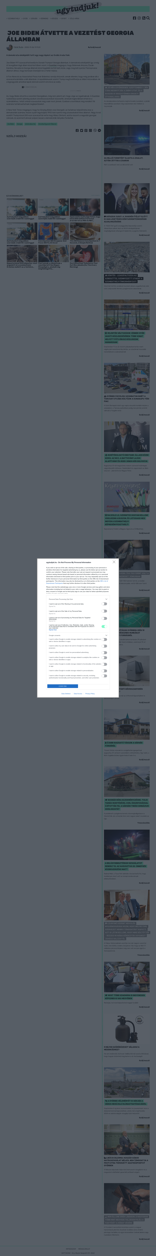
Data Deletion (66, 693)
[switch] (104, 603)
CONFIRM (63, 686)
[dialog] (78, 628)
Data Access (78, 693)
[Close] (115, 563)
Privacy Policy (90, 693)
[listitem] (78, 599)
